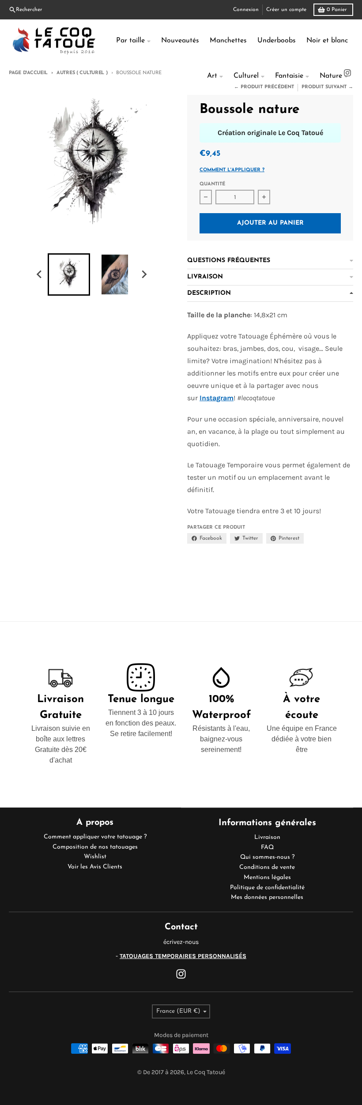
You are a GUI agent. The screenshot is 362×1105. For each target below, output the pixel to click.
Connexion (246, 9)
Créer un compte (286, 9)
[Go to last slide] (40, 274)
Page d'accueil (28, 73)
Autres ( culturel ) (82, 73)
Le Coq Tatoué (206, 1072)
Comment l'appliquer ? (232, 170)
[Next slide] (144, 274)
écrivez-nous (181, 942)
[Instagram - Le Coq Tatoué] (181, 974)
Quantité (212, 184)
